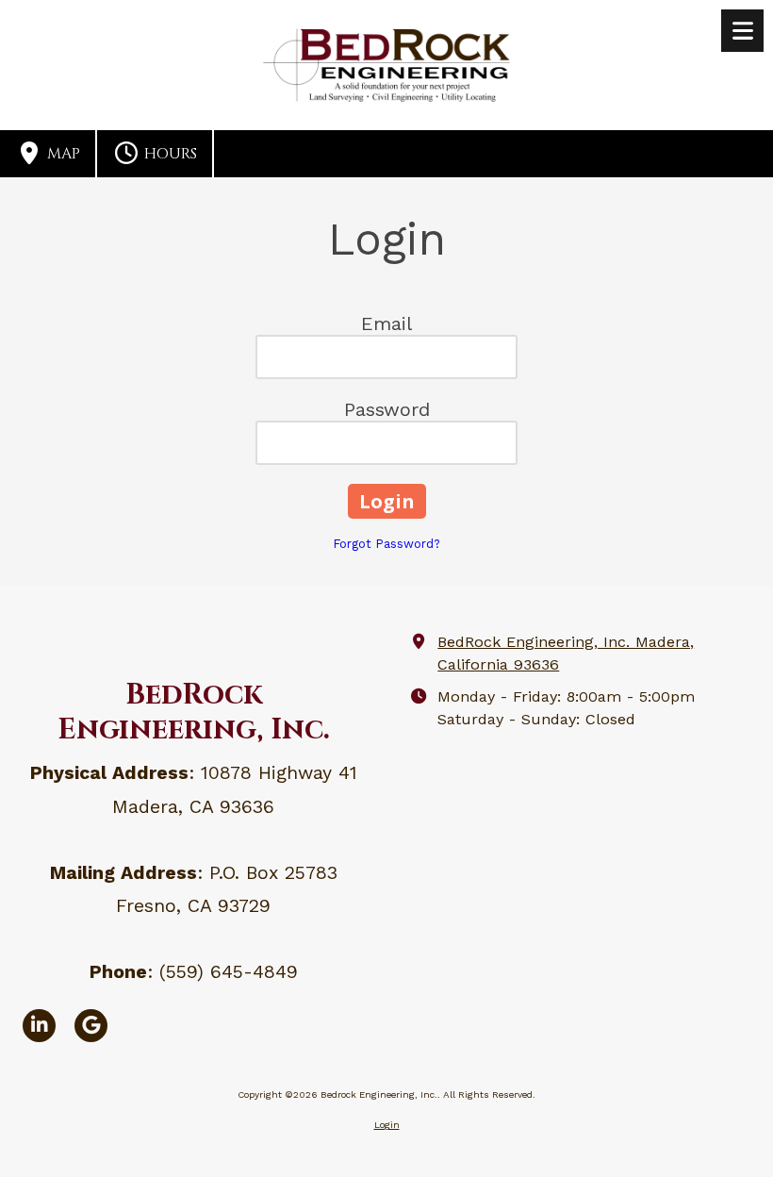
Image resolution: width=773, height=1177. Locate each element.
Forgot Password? (386, 544)
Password (387, 409)
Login (387, 1124)
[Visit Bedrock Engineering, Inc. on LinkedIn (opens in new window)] (39, 1025)
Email (386, 323)
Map (61, 153)
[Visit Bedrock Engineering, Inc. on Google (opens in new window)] (90, 1025)
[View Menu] (742, 30)
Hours (168, 153)
